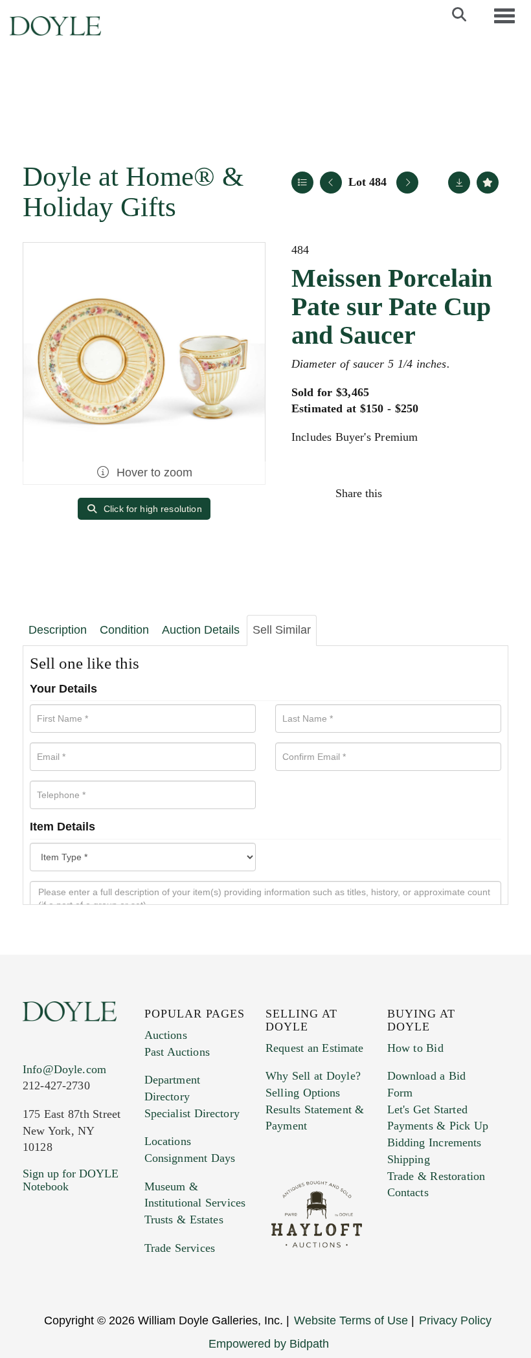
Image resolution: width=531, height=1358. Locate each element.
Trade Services (180, 1247)
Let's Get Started (427, 1109)
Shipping (408, 1159)
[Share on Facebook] (404, 493)
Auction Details (201, 629)
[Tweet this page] (432, 493)
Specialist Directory (192, 1113)
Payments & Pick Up (438, 1125)
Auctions (165, 1035)
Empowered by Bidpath (269, 1343)
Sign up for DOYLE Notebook (71, 1180)
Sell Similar (282, 629)
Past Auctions (177, 1051)
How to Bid (415, 1047)
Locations (167, 1141)
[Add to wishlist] (488, 183)
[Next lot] (407, 183)
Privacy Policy (455, 1320)
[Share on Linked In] (459, 493)
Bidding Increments (434, 1142)
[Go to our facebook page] (35, 1264)
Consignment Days (190, 1158)
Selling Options (303, 1092)
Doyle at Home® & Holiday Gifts (133, 191)
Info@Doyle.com (64, 1069)
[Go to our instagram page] (487, 493)
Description (57, 629)
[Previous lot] (331, 183)
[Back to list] (302, 183)
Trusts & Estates (183, 1219)
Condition (124, 629)
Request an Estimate (315, 1047)
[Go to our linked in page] (90, 1264)
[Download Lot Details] (459, 183)
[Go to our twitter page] (63, 1264)
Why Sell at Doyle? (313, 1075)
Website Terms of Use (351, 1320)
